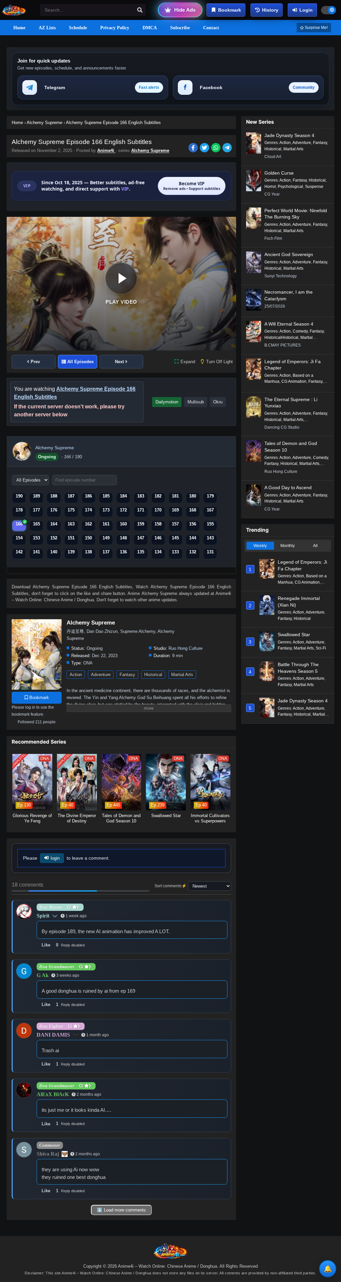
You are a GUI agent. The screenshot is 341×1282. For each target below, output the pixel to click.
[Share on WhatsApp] (216, 148)
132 (192, 551)
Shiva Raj (48, 1154)
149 (106, 537)
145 (175, 537)
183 (140, 496)
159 (140, 523)
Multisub (195, 401)
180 (192, 496)
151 (71, 537)
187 (71, 496)
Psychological (290, 186)
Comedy (300, 331)
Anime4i (106, 150)
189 (36, 496)
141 (36, 551)
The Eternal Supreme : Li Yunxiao (290, 403)
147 (140, 537)
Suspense (314, 186)
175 (71, 509)
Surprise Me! (316, 27)
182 (158, 496)
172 (123, 509)
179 (210, 496)
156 (192, 523)
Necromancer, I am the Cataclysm (288, 295)
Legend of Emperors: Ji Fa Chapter (292, 365)
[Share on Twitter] (205, 148)
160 (123, 523)
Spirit (43, 916)
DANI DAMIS (53, 1035)
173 (106, 509)
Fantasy (127, 674)
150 (88, 537)
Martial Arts (182, 674)
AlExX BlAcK (53, 1094)
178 (19, 509)
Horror (270, 186)
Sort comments (168, 886)
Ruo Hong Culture (185, 648)
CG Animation (293, 381)
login (55, 858)
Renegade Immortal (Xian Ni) (299, 602)
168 (192, 509)
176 (53, 509)
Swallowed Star (294, 634)
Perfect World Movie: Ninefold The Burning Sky (295, 214)
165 (36, 523)
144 (192, 537)
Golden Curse (279, 173)
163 (71, 523)
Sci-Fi (321, 648)
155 (210, 523)
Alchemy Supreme (150, 150)
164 (53, 523)
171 (140, 509)
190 (19, 496)
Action (76, 674)
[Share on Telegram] (227, 148)
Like (46, 944)
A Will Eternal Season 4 (288, 324)
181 (175, 496)
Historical (153, 674)
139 (71, 551)
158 (158, 523)
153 (36, 537)
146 (158, 537)
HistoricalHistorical (281, 337)
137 (106, 551)
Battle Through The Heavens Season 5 (298, 668)
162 (88, 523)
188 (53, 496)
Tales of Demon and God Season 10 (290, 447)
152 (53, 537)
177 (36, 509)
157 (175, 523)
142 (19, 551)
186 (88, 496)
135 (140, 551)
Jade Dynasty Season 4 (289, 135)
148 (123, 537)
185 (106, 496)
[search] (140, 10)
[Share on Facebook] (194, 148)
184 (123, 496)
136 (123, 551)
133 (175, 551)
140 (53, 551)
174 (88, 509)
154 (19, 537)
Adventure (101, 674)
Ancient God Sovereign (288, 254)
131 (210, 551)
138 (88, 551)
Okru (217, 401)
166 (19, 523)
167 (210, 509)
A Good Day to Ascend (288, 487)
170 (158, 509)
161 (106, 523)
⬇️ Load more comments (121, 1210)
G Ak (43, 975)
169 (175, 509)
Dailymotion (167, 401)
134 (158, 551)
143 (210, 537)
